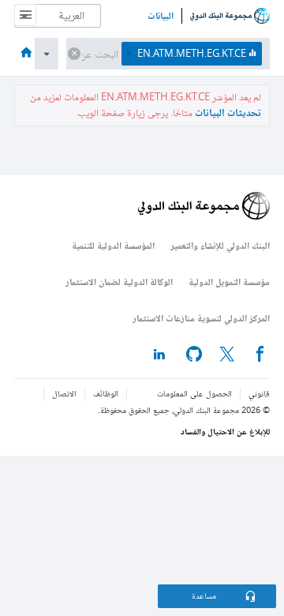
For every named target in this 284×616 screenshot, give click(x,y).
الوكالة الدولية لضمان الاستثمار (119, 281)
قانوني (259, 394)
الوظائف (105, 394)
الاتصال (64, 394)
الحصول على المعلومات (194, 394)
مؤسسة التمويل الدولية (229, 281)
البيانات (161, 15)
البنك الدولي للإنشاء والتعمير (220, 245)
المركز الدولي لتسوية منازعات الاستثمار (201, 318)
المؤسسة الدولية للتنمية (113, 245)
